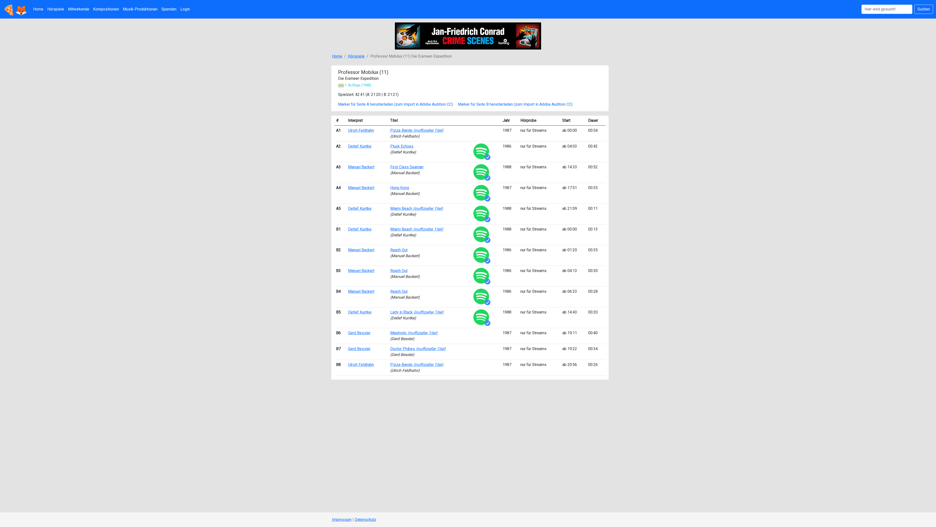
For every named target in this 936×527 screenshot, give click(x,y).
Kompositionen (106, 9)
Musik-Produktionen (140, 9)
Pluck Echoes (401, 146)
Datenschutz (365, 519)
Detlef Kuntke (359, 146)
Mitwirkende (78, 9)
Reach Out (399, 250)
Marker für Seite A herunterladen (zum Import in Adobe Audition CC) (395, 104)
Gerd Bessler (359, 333)
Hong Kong (399, 187)
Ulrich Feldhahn (361, 130)
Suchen (923, 9)
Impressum (341, 519)
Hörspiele (55, 9)
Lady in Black (417, 312)
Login (185, 9)
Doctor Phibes (418, 348)
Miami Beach (416, 208)
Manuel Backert (361, 167)
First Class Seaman (406, 167)
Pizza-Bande (416, 130)
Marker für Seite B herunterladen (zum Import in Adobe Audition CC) (515, 104)
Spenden (168, 9)
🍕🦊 (15, 9)
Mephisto (414, 333)
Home (38, 9)
